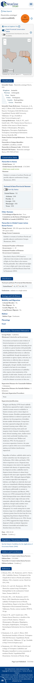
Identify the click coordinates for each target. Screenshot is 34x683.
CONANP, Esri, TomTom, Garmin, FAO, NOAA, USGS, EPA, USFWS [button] (12, 74)
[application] (17, 56)
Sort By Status (13, 189)
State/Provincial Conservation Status (15, 30)
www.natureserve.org (22, 669)
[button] (4, 40)
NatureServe (17, 671)
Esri (31, 74)
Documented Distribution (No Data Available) (17, 35)
